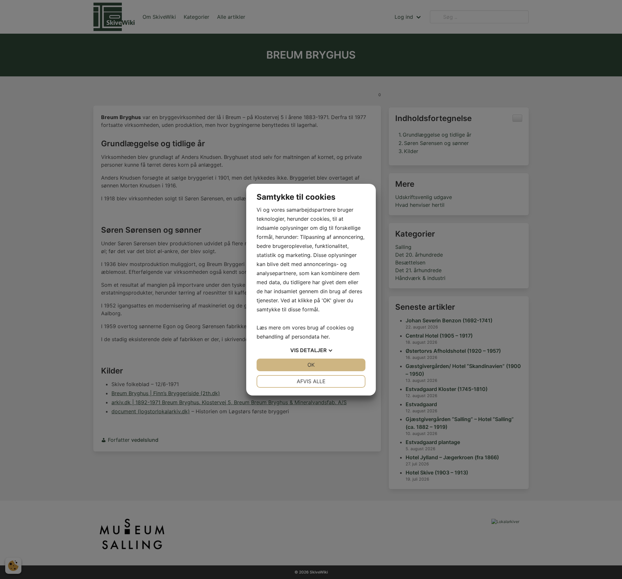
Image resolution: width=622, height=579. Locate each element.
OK (311, 365)
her (324, 336)
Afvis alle (311, 381)
